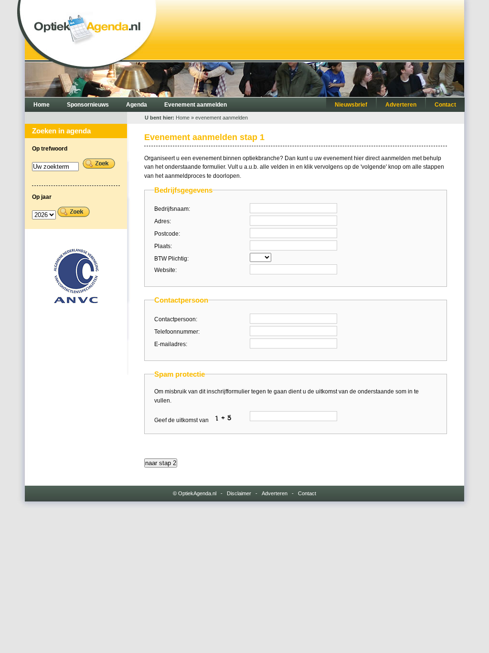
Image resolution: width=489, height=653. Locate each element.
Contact (445, 104)
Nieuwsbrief (351, 104)
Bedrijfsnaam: (172, 209)
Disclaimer (239, 493)
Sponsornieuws (88, 104)
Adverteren (400, 104)
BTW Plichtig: (171, 258)
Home (41, 104)
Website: (165, 270)
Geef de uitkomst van (182, 420)
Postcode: (167, 233)
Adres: (162, 221)
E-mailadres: (170, 344)
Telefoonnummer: (177, 331)
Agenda (136, 104)
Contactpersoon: (175, 319)
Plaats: (163, 246)
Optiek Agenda (87, 26)
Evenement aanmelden (195, 104)
